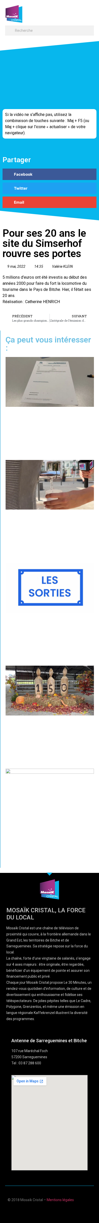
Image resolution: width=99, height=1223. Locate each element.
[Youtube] (44, 1211)
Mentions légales (60, 1200)
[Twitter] (54, 1211)
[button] (89, 11)
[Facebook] (35, 1211)
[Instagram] (64, 1211)
